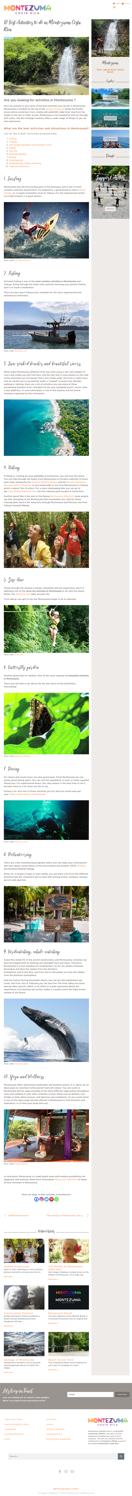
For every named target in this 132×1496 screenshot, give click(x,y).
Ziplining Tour (23, 594)
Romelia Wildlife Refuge (44, 482)
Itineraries (110, 139)
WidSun (81, 866)
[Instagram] (41, 1199)
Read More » (9, 1276)
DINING (50, 1424)
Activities (110, 118)
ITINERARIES (10, 1429)
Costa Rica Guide (21, 1064)
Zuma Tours (18, 654)
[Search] (121, 1456)
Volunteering (16, 160)
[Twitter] (46, 1199)
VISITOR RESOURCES (14, 1434)
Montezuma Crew (21, 842)
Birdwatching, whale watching (25, 163)
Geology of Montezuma (19, 1360)
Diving (12, 157)
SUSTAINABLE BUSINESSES (58, 1439)
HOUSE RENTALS (54, 1434)
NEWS (7, 1439)
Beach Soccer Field (60, 1360)
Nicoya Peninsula (55, 109)
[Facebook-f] (59, 1471)
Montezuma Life (20, 351)
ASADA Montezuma (16, 1267)
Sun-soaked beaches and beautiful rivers (30, 145)
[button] (114, 7)
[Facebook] (36, 1199)
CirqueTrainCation (21, 1164)
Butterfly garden (18, 154)
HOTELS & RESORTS (55, 1429)
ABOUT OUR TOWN (14, 1419)
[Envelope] (72, 1471)
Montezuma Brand (60, 1313)
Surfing (13, 139)
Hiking (12, 148)
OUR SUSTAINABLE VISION (17, 1424)
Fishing (13, 142)
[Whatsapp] (56, 1199)
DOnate (110, 209)
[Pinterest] (51, 1199)
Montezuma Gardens (22, 756)
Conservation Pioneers (18, 1313)
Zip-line (13, 151)
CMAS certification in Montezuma (26, 794)
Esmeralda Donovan (22, 260)
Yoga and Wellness (19, 166)
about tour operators (66, 1180)
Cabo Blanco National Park (22, 491)
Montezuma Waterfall (62, 496)
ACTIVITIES (51, 1419)
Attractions (110, 97)
